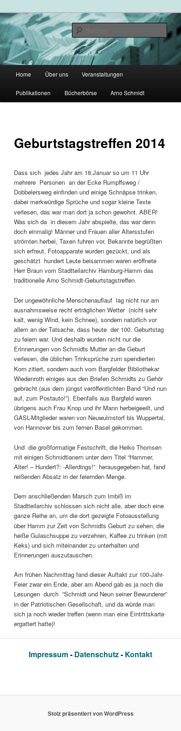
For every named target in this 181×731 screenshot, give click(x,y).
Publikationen (33, 93)
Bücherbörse (81, 93)
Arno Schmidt (127, 93)
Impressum (49, 654)
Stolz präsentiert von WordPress (91, 713)
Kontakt (138, 654)
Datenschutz (97, 654)
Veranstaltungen (102, 74)
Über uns (56, 74)
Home (23, 74)
